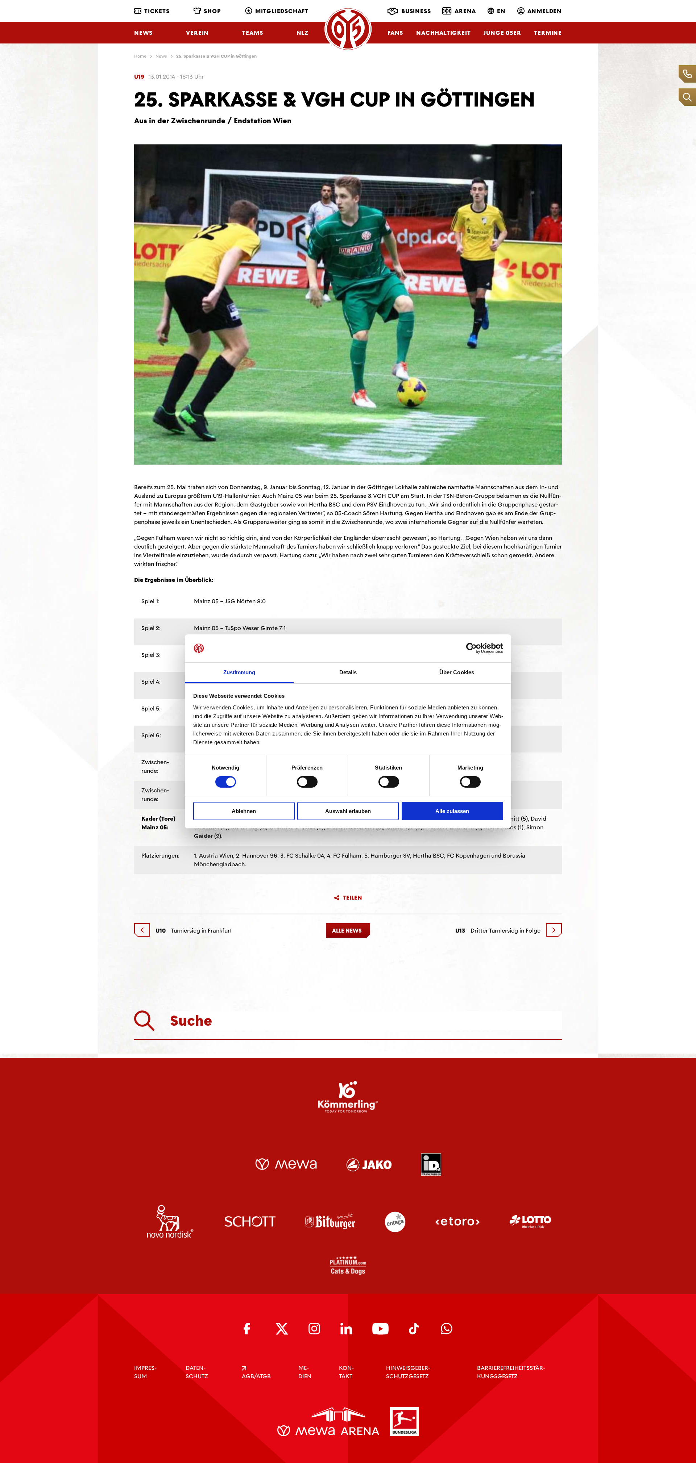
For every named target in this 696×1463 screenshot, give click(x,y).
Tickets (157, 11)
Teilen (352, 898)
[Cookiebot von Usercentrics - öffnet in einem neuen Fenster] (471, 648)
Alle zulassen (452, 811)
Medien (304, 1372)
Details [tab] (348, 672)
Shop (212, 11)
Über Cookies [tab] (456, 672)
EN (501, 11)
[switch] (307, 782)
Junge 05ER (502, 33)
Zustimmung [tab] (239, 672)
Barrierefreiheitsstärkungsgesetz (511, 1372)
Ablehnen (244, 811)
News (143, 33)
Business (416, 11)
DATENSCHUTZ (197, 1372)
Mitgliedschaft (281, 11)
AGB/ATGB (256, 1376)
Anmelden (544, 11)
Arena (465, 11)
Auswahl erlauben (348, 811)
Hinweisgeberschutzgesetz (408, 1372)
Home (140, 56)
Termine (548, 33)
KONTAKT (346, 1372)
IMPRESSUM (145, 1372)
